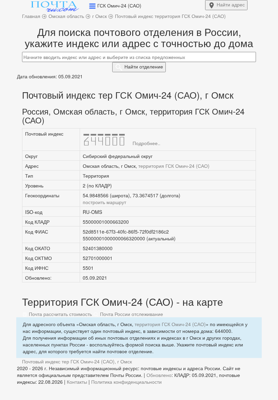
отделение (143, 66)
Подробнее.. (146, 143)
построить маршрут (104, 202)
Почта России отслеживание (131, 314)
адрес (231, 4)
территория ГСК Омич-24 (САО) (174, 165)
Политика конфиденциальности (126, 381)
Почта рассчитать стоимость (59, 314)
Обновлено (159, 375)
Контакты (77, 381)
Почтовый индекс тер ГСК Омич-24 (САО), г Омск (77, 361)
